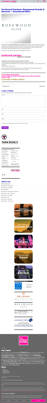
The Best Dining (20, 362)
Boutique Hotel (21, 354)
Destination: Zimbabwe (7, 187)
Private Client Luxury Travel (17, 360)
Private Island (27, 360)
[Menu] (44, 1)
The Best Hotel (39, 362)
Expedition (16, 355)
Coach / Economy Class (35, 354)
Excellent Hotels (7, 355)
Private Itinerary (32, 360)
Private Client (5, 360)
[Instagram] (4, 175)
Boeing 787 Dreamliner (14, 354)
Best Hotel (37, 352)
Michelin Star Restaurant (14, 358)
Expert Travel (23, 355)
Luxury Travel (41, 357)
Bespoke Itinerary (32, 352)
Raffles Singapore (6, 183)
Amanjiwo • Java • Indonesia (8, 193)
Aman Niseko (5, 189)
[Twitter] (2, 175)
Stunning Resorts (10, 362)
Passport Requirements (33, 358)
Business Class (28, 354)
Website (2, 118)
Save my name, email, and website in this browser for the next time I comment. (15, 123)
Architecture (23, 352)
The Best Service (25, 363)
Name (2, 109)
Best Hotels (41, 352)
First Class (31, 355)
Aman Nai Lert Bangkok (7, 195)
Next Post (42, 86)
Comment (3, 94)
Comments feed (6, 371)
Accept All (38, 400)
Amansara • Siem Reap (7, 201)
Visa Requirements (15, 365)
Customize (9, 400)
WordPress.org (6, 372)
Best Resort (3, 354)
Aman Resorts (15, 352)
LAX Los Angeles (19, 357)
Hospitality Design (8, 357)
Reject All (23, 400)
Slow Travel (42, 360)
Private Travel (37, 360)
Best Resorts (8, 354)
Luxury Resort (8, 83)
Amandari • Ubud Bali (7, 199)
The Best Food (29, 362)
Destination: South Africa (7, 185)
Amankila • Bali (5, 197)
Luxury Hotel (4, 83)
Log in (4, 369)
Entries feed (5, 370)
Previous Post (6, 86)
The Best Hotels (5, 363)
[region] (23, 397)
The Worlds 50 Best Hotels (35, 363)
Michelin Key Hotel (5, 358)
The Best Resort (14, 363)
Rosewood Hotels (12, 83)
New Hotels (23, 359)
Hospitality (37, 355)
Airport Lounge (4, 352)
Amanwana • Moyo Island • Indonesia (10, 191)
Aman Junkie (9, 352)
